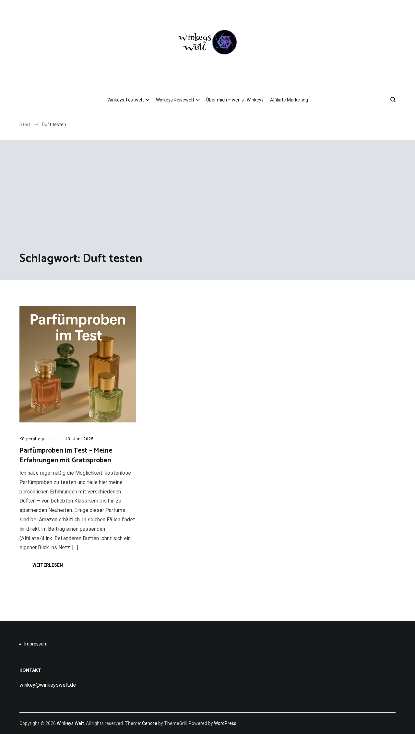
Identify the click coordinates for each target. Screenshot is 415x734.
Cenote (149, 723)
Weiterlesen (47, 565)
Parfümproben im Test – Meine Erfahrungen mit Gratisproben (66, 455)
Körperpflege (32, 439)
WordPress (225, 723)
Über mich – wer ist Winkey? (235, 99)
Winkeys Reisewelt (175, 99)
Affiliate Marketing (289, 99)
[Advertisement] (207, 202)
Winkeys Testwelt (125, 99)
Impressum (36, 643)
